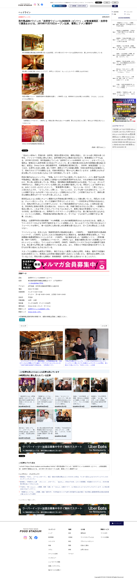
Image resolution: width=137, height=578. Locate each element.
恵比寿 (132, 134)
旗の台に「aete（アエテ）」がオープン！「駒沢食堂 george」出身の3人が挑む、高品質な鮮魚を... (27, 431)
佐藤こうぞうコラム (54, 566)
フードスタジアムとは (87, 537)
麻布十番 (123, 147)
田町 (132, 139)
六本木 (128, 132)
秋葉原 (130, 142)
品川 (116, 134)
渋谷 (129, 139)
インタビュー (52, 558)
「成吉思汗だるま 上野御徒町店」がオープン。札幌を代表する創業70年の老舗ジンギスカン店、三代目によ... (27, 400)
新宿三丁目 (119, 137)
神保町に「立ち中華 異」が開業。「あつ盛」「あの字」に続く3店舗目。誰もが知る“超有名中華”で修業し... (99, 400)
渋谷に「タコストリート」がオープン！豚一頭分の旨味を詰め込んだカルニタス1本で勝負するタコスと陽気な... (63, 400)
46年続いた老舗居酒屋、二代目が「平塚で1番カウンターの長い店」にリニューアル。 (125, 32)
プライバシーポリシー (87, 541)
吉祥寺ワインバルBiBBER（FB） (39, 309)
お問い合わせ (84, 549)
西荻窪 (120, 144)
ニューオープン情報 (54, 562)
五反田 (116, 132)
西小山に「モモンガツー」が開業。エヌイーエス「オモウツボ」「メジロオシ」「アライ (125, 70)
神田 (127, 142)
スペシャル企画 (52, 554)
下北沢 (123, 129)
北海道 (70, 537)
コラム (50, 549)
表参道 (116, 145)
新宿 (114, 137)
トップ (50, 533)
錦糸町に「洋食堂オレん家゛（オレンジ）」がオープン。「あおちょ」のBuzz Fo (126, 93)
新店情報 (116, 12)
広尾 (128, 134)
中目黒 (127, 129)
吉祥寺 (22, 320)
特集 (115, 14)
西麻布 (123, 144)
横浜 (133, 137)
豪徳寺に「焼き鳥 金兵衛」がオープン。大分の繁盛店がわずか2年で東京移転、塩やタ (126, 63)
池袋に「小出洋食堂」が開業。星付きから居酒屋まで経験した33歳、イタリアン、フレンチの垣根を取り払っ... (81, 400)
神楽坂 (120, 142)
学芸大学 (124, 134)
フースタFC (104, 533)
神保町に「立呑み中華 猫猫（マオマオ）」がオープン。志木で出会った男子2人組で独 (125, 40)
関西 (107, 2)
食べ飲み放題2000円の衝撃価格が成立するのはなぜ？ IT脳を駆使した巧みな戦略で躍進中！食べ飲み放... (45, 431)
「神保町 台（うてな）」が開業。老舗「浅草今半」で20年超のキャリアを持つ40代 (126, 24)
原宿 (132, 132)
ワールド (71, 554)
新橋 (123, 137)
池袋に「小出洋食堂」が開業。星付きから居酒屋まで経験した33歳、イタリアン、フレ (125, 55)
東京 (99, 2)
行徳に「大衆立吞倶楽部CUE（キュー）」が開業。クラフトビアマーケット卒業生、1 (126, 86)
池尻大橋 (114, 139)
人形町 (120, 132)
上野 (120, 129)
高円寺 (114, 147)
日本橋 (127, 137)
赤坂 (127, 145)
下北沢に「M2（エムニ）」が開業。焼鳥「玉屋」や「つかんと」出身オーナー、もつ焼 (126, 78)
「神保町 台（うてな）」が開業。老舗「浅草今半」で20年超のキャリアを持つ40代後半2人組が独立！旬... (45, 400)
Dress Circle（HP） (35, 312)
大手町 (119, 134)
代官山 (124, 132)
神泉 (124, 142)
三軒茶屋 (115, 129)
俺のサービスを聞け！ (54, 570)
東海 (115, 2)
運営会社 (83, 533)
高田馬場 (119, 147)
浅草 (122, 139)
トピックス (51, 541)
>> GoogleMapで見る (35, 283)
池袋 (119, 139)
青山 (133, 144)
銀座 (130, 144)
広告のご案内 (84, 545)
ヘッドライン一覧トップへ (27, 500)
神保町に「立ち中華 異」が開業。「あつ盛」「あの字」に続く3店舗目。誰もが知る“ (126, 47)
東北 (69, 541)
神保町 (116, 142)
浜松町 (125, 139)
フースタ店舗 (105, 537)
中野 (131, 129)
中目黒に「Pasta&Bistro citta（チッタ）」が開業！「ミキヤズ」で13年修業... (63, 430)
